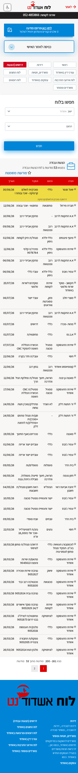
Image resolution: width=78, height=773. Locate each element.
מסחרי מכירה (57, 730)
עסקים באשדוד (40, 80)
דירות (40, 65)
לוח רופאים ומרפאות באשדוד (22, 733)
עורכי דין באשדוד (65, 72)
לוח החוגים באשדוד (27, 727)
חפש (39, 146)
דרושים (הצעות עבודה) (25, 721)
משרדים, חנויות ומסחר (64, 736)
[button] (7, 7)
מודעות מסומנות (16, 173)
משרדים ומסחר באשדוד (24, 751)
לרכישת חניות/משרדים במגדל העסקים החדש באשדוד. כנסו (64, 753)
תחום (50, 181)
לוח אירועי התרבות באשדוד (22, 745)
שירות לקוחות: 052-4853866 (39, 12)
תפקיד (35, 181)
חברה (71, 181)
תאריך (11, 181)
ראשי (64, 65)
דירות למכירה (68, 726)
